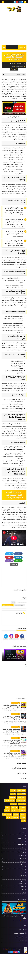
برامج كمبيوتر (21, 797)
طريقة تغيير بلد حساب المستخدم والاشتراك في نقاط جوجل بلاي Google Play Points (11, 742)
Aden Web (23, 921)
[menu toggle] (25, 2)
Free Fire (14, 817)
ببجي (12, 794)
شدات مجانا (21, 804)
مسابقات (14, 811)
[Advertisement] (14, 29)
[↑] (25, 948)
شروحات (13, 804)
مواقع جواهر (7, 814)
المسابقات (22, 941)
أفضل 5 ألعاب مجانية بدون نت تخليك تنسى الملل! (14, 917)
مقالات (22, 814)
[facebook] (20, 2)
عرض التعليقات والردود (7, 605)
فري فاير (22, 807)
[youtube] (17, 2)
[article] (14, 574)
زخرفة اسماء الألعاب (19, 937)
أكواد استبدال (21, 790)
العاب (12, 790)
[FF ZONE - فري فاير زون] (14, 9)
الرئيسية (21, 47)
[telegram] (15, 2)
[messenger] (22, 2)
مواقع (13, 66)
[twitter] (11, 952)
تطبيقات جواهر (20, 801)
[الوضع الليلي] (25, 951)
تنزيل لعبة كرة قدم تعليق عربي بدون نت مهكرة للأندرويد (11, 706)
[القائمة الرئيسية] (4, 47)
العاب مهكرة (21, 794)
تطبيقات (12, 797)
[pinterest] (14, 952)
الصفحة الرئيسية (20, 66)
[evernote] (12, 2)
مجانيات (22, 811)
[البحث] (3, 2)
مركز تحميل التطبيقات (19, 933)
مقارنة (6, 811)
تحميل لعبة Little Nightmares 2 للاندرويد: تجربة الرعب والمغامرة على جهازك (11, 718)
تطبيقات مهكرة (9, 801)
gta (7, 817)
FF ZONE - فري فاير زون (8, 949)
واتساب (22, 817)
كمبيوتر (14, 807)
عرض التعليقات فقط (19, 605)
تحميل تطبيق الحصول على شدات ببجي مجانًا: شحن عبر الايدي (11, 730)
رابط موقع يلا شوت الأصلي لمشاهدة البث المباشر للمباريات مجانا (13, 495)
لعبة (7, 807)
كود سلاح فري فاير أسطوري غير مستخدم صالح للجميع (11, 754)
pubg (23, 821)
